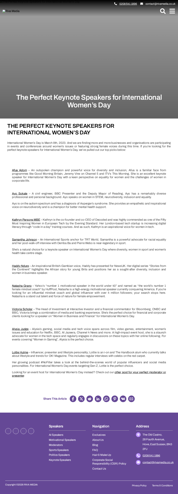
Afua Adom (19, 170)
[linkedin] (31, 431)
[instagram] (16, 431)
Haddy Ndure (20, 266)
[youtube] (23, 431)
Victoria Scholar (22, 309)
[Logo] (11, 11)
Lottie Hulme (20, 352)
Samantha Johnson (24, 239)
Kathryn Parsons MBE (26, 219)
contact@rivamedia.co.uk (160, 3)
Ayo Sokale (19, 193)
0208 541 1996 (128, 3)
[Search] (163, 11)
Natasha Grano (22, 285)
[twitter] (8, 431)
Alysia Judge (20, 329)
